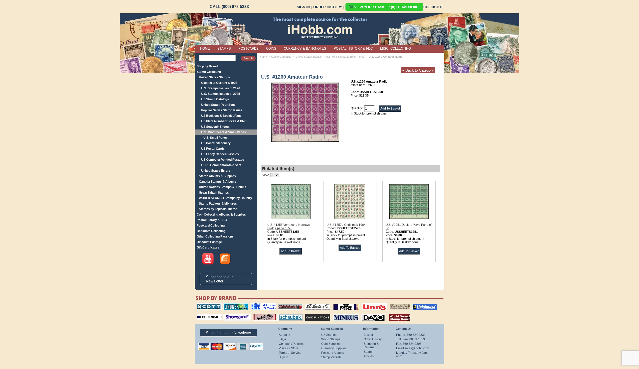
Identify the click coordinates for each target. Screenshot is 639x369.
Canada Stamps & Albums (217, 181)
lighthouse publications (418, 305)
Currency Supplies (333, 348)
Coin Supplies (330, 344)
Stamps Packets (313, 313)
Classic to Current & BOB (219, 83)
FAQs (282, 339)
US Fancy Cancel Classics (220, 154)
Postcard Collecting (211, 225)
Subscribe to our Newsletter (219, 279)
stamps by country (395, 313)
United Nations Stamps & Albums (222, 187)
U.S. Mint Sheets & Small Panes (223, 132)
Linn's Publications (369, 303)
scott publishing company (205, 305)
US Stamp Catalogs (215, 99)
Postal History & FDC (212, 220)
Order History (327, 7)
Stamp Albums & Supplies (217, 176)
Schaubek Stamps (288, 313)
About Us (285, 335)
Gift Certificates (208, 247)
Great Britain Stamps (214, 192)
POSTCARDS (248, 48)
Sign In (303, 7)
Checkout (433, 7)
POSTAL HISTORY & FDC (353, 48)
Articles (369, 356)
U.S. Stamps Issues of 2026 (220, 88)
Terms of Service (290, 353)
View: (265, 174)
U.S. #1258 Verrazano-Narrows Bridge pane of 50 (288, 226)
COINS (271, 48)
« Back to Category (418, 70)
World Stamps (330, 339)
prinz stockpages (340, 303)
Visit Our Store (288, 348)
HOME (205, 48)
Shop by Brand (207, 66)
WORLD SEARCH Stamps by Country (225, 198)
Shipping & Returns (371, 345)
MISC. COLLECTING (395, 48)
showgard (228, 313)
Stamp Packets (331, 357)
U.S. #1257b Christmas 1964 (346, 225)
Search (368, 352)
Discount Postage (209, 242)
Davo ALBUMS (366, 313)
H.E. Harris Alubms (315, 303)
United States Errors (215, 170)
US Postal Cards (213, 148)
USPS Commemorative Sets (221, 165)
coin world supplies (289, 303)
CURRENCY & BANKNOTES (305, 48)
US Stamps (328, 335)
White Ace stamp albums (260, 315)
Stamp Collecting (209, 72)
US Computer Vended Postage (222, 159)
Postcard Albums (332, 353)
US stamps (390, 303)
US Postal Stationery (216, 143)
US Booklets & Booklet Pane (221, 116)
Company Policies (291, 344)
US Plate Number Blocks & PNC (224, 121)
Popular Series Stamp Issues (221, 110)
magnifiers (202, 313)
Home (263, 56)
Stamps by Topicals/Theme (218, 209)
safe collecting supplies (258, 305)
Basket (368, 335)
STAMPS (224, 48)
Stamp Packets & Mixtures (218, 203)
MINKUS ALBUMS (341, 313)
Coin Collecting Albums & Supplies (221, 214)
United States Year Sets (218, 105)
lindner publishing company (234, 305)
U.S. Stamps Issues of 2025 (220, 94)
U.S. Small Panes (215, 137)
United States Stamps (214, 77)
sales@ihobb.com (417, 348)
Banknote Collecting (211, 231)
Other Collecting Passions (215, 236)
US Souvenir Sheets (215, 126)
